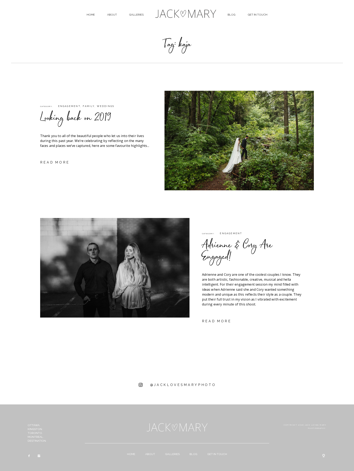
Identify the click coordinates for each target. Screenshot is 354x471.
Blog (231, 14)
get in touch (257, 14)
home (91, 14)
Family (88, 106)
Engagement (69, 106)
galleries (136, 14)
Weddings (105, 106)
